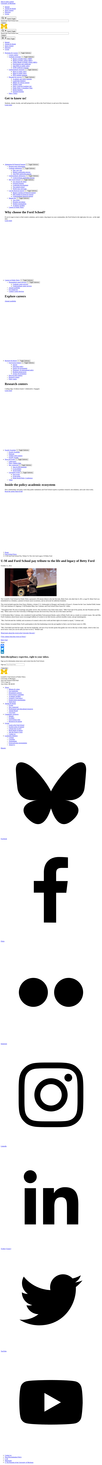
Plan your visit (17, 170)
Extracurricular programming (18, 743)
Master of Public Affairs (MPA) (23, 60)
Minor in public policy (20, 73)
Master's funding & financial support (24, 193)
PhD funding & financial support (23, 194)
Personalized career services (17, 282)
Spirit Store (12, 702)
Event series (16, 476)
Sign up (3, 664)
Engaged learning (18, 91)
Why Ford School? (15, 180)
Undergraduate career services (22, 286)
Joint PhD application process (22, 174)
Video (11, 480)
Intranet (7, 7)
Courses (11, 737)
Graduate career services (20, 284)
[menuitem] (53, 7)
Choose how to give (15, 728)
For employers (13, 289)
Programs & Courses (11, 53)
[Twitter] (51, 648)
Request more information (17, 166)
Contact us (12, 734)
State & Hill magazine (20, 467)
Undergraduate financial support (23, 196)
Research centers (14, 377)
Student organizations (19, 204)
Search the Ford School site (9, 21)
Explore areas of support (16, 727)
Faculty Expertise (10, 450)
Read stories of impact (16, 730)
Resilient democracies (19, 372)
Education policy (18, 366)
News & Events (10, 459)
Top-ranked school (19, 187)
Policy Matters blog (15, 463)
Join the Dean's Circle (16, 732)
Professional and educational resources (21, 709)
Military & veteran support (21, 82)
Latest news (12, 461)
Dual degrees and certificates (22, 64)
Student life (12, 198)
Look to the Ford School (16, 725)
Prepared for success (15, 77)
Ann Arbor (16, 200)
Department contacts (15, 693)
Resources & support (15, 721)
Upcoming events (14, 472)
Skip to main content (7, 1)
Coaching (12, 739)
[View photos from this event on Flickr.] (13, 636)
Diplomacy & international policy (23, 370)
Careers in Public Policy (16, 207)
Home (7, 552)
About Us (12, 745)
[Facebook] (51, 645)
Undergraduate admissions (17, 176)
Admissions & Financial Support (15, 164)
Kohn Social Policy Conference (23, 478)
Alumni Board (13, 711)
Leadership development (20, 185)
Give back (12, 712)
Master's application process (21, 172)
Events (11, 705)
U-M (6, 1459)
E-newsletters (17, 469)
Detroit (15, 365)
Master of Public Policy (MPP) (22, 59)
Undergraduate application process (23, 178)
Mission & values (14, 689)
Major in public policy (20, 71)
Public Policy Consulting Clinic (23, 88)
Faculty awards (13, 457)
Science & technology (20, 374)
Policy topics (13, 379)
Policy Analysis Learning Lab (22, 86)
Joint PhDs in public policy (21, 66)
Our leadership (13, 691)
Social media (17, 470)
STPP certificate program (20, 68)
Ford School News (11, 554)
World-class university (20, 189)
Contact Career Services (16, 291)
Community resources (12, 714)
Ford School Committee (16, 694)
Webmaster (8, 1461)
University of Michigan (8, 3)
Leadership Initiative (19, 81)
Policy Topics (13, 93)
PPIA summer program (20, 75)
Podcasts (11, 454)
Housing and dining (19, 202)
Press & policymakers (15, 375)
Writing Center (17, 84)
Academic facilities (19, 205)
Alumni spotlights (14, 288)
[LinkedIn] (51, 652)
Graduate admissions (15, 168)
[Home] (15, 28)
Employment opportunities (17, 700)
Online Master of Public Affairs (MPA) (25, 62)
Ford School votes (14, 720)
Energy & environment (20, 368)
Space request (9, 10)
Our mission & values (19, 181)
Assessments (13, 741)
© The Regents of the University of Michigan (19, 1462)
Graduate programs (15, 57)
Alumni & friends (10, 8)
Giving (7, 14)
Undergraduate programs (16, 69)
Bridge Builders (18, 90)
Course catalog (13, 55)
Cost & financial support (16, 191)
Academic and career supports (22, 79)
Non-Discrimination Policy (13, 1457)
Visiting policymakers (15, 456)
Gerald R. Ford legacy (16, 698)
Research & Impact (11, 360)
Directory (8, 12)
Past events (16, 474)
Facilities (11, 718)
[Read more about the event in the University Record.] (18, 633)
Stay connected (13, 465)
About (7, 687)
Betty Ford (4, 640)
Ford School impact (15, 363)
